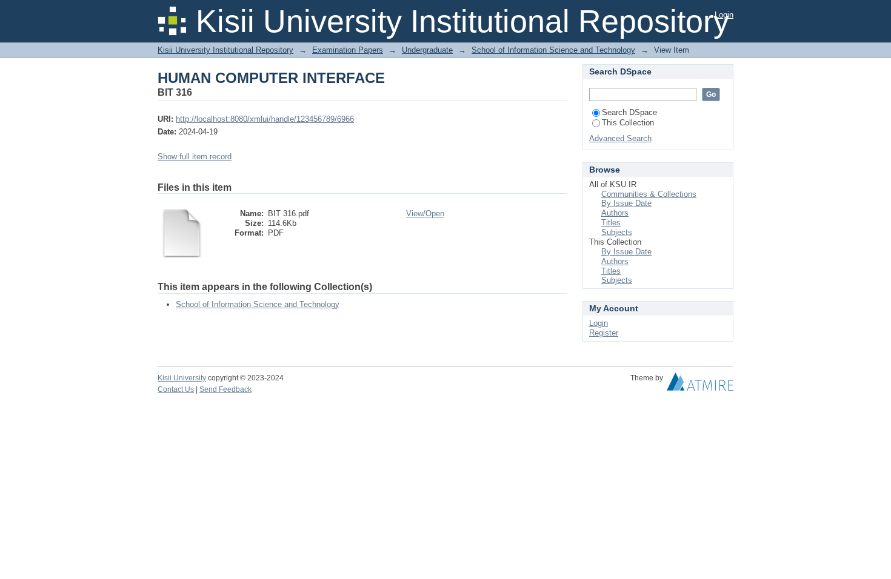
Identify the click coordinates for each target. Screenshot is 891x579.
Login (724, 14)
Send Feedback (225, 389)
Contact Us (176, 389)
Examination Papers (347, 50)
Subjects (616, 232)
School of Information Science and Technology (553, 50)
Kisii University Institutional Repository (225, 50)
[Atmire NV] (700, 384)
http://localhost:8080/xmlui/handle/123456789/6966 (265, 119)
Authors (615, 212)
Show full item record (195, 156)
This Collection (628, 122)
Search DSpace (629, 112)
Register (603, 332)
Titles (611, 222)
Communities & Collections (648, 194)
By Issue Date (626, 203)
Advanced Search (620, 138)
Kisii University (182, 378)
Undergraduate (427, 50)
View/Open (425, 213)
